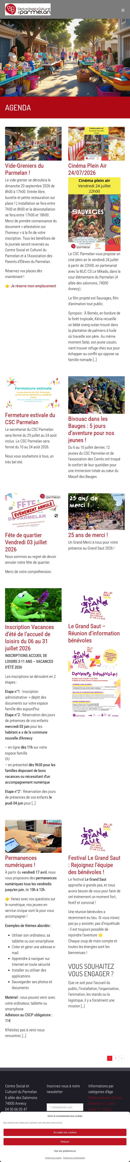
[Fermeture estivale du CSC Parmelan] (33, 393)
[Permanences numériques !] (33, 836)
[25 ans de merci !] (96, 511)
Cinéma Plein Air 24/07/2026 (87, 169)
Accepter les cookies (65, 1132)
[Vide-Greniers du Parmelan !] (33, 144)
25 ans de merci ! (88, 535)
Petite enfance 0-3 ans (105, 1097)
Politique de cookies (53, 1158)
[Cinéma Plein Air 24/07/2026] (96, 144)
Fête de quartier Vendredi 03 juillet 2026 (26, 542)
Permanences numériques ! (21, 861)
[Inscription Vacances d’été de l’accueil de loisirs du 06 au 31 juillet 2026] (33, 605)
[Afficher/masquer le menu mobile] (123, 10)
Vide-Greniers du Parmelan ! (24, 169)
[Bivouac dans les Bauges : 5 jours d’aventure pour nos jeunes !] (96, 395)
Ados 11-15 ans (100, 1109)
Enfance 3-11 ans (101, 1103)
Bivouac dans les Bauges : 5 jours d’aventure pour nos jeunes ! (91, 429)
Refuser (65, 1141)
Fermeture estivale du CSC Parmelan (30, 419)
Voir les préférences (65, 1151)
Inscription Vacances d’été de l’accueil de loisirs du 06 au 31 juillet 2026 (29, 638)
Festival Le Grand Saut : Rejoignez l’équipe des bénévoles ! (94, 865)
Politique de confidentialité (74, 1158)
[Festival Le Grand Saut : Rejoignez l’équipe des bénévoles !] (96, 836)
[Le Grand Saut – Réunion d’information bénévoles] (96, 604)
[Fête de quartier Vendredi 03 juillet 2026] (33, 511)
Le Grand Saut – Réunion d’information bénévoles (94, 633)
